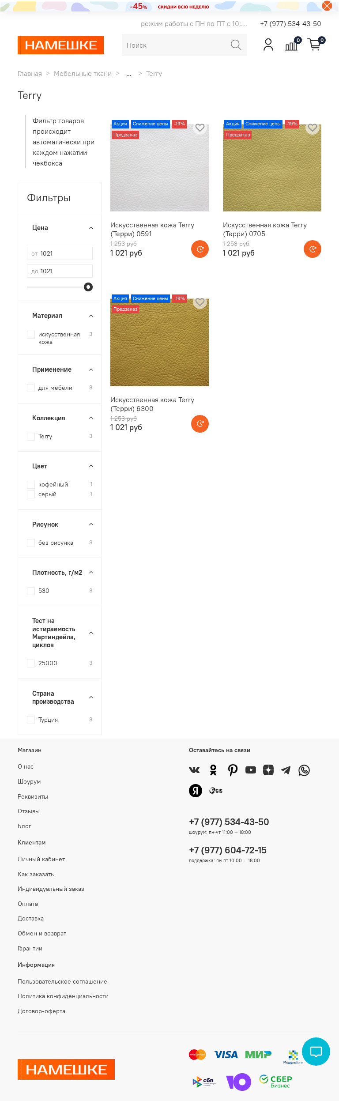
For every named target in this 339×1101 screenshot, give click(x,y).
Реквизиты (33, 796)
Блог (24, 826)
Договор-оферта (41, 1011)
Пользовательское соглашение (62, 981)
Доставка (31, 918)
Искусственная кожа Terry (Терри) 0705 (265, 229)
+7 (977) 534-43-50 (290, 23)
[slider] (88, 287)
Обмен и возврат (42, 933)
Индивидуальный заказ (51, 889)
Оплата (28, 904)
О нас (26, 766)
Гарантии (30, 948)
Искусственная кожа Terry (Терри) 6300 (152, 404)
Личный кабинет (41, 859)
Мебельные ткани (83, 73)
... (129, 73)
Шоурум (29, 781)
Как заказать (36, 874)
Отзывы (29, 811)
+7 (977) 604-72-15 (228, 850)
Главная (30, 73)
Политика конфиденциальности (63, 996)
